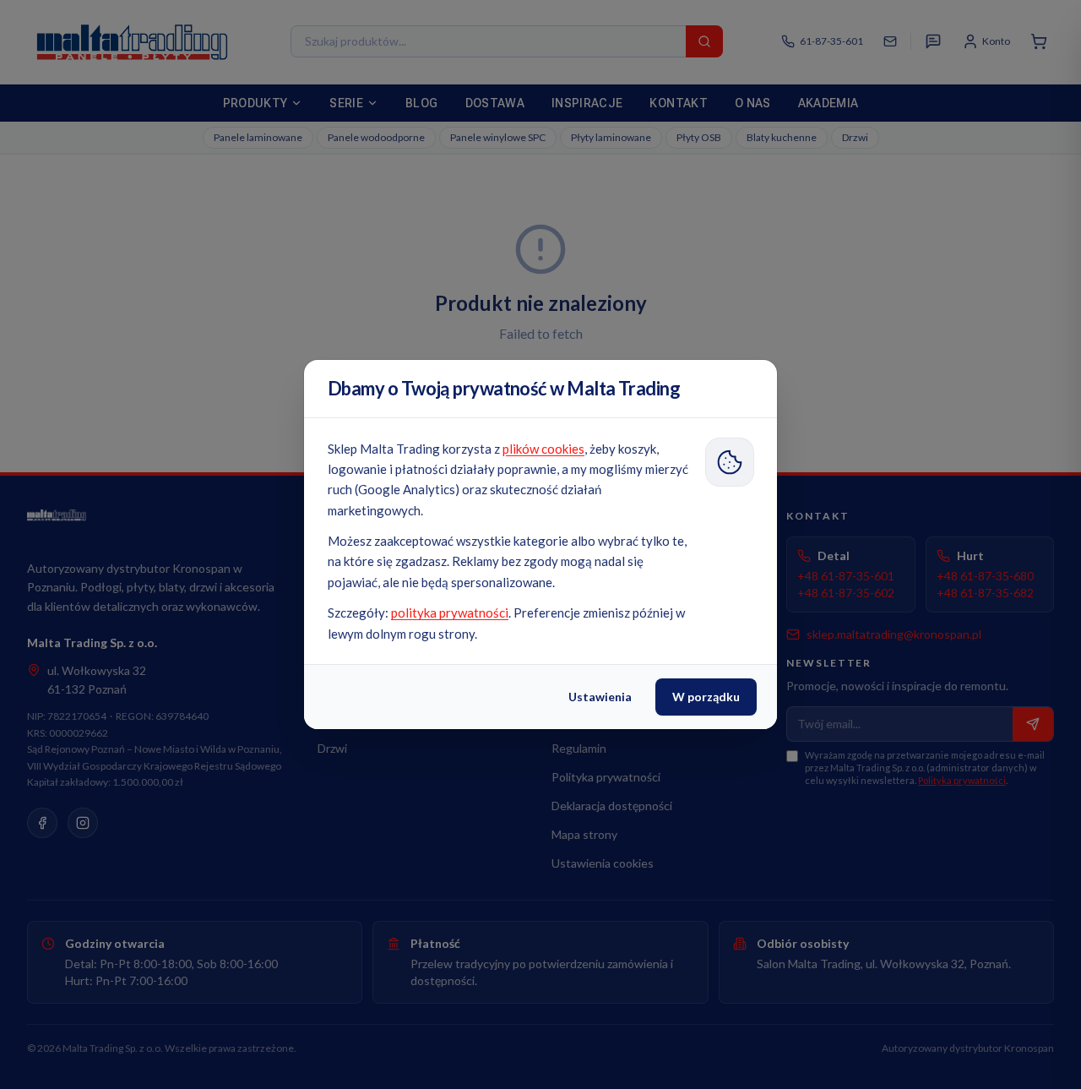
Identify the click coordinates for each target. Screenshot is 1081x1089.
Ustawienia (600, 696)
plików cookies (543, 448)
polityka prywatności (449, 612)
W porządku (706, 696)
